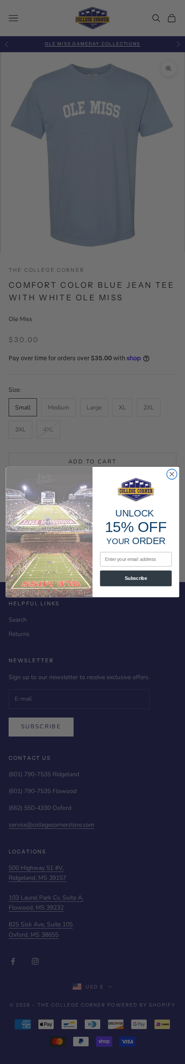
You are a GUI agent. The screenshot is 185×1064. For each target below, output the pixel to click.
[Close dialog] (172, 474)
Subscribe (136, 578)
